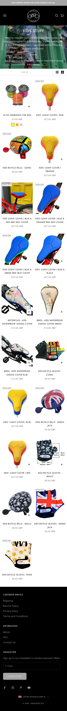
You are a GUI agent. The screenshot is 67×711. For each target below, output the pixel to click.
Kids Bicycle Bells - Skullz (17, 523)
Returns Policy (10, 606)
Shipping (8, 600)
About (6, 632)
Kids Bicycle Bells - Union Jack (50, 424)
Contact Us (9, 642)
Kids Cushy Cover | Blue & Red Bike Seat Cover (17, 220)
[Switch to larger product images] (57, 72)
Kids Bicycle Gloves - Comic (50, 373)
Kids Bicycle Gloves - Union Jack (49, 525)
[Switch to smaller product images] (62, 72)
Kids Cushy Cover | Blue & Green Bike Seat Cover (17, 271)
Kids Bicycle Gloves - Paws (17, 574)
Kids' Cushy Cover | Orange (50, 169)
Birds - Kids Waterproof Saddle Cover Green (50, 322)
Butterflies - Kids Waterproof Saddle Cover (17, 322)
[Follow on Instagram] (12, 687)
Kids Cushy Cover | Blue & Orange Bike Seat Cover (49, 220)
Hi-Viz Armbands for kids (17, 115)
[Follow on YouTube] (29, 687)
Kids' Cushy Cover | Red (17, 472)
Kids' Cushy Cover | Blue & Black (50, 271)
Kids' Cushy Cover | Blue (17, 422)
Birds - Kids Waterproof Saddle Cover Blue (17, 373)
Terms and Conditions (15, 616)
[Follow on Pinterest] (20, 687)
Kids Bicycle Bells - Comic (17, 167)
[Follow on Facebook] (4, 687)
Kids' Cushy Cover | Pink (50, 115)
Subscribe (15, 676)
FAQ (5, 637)
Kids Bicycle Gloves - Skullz (50, 474)
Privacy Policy (10, 611)
